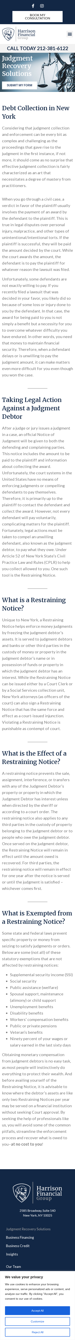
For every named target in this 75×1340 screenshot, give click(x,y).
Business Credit (18, 1246)
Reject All (37, 1332)
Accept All (37, 1310)
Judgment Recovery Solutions (28, 1229)
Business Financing (20, 1237)
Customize (37, 1321)
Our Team (13, 1266)
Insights (12, 1254)
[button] (69, 34)
